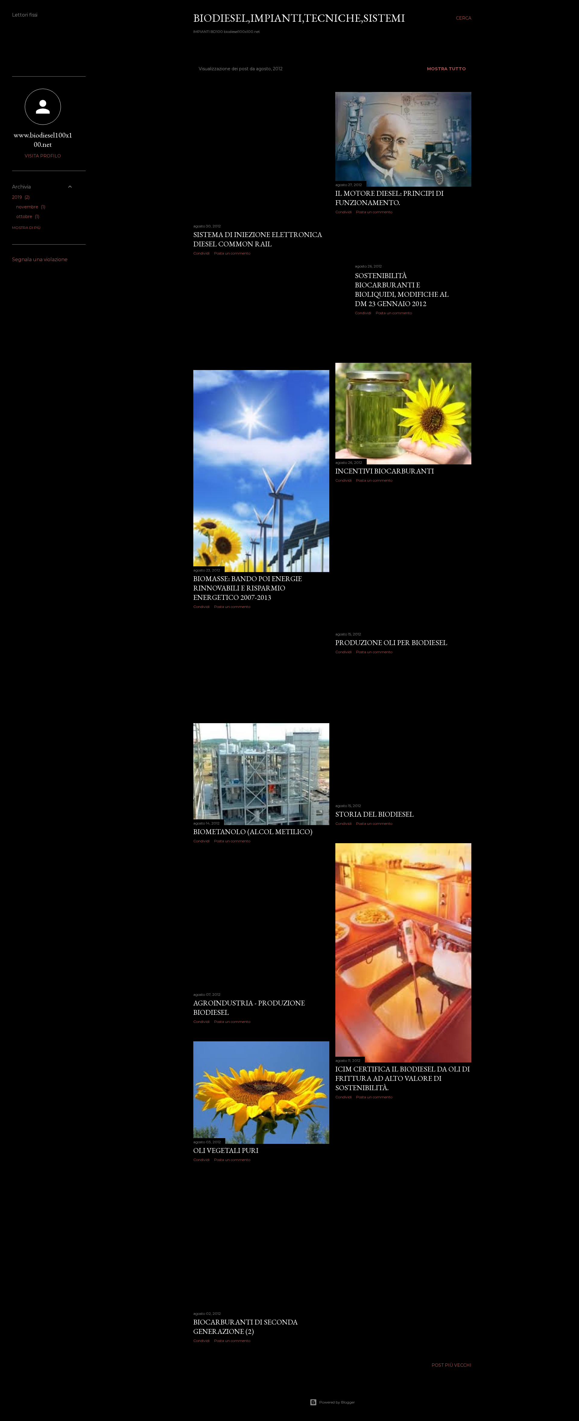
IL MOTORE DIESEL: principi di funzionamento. (389, 197)
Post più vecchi (451, 1365)
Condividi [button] (201, 253)
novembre (30, 207)
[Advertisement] (261, 313)
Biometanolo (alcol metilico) (252, 831)
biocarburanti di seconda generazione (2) (245, 1326)
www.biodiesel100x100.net (43, 139)
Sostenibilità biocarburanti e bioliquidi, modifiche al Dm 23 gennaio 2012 (402, 289)
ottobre (27, 216)
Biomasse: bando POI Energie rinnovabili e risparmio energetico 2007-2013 (247, 588)
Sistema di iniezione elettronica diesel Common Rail (257, 239)
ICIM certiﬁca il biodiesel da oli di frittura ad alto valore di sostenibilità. (402, 1078)
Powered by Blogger (337, 1402)
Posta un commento (232, 253)
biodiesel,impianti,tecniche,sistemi (299, 18)
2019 (20, 197)
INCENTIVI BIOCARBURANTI (384, 471)
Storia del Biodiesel (374, 814)
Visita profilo (43, 156)
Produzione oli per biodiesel (391, 642)
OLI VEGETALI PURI (225, 1150)
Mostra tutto (446, 68)
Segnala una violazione (40, 259)
